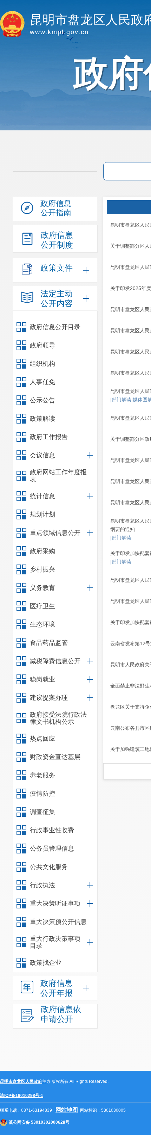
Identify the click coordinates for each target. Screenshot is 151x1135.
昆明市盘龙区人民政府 (21, 1081)
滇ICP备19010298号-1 (21, 1095)
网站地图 (66, 1110)
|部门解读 (120, 399)
